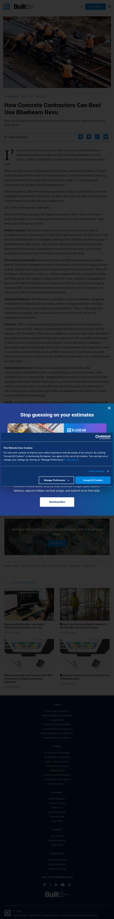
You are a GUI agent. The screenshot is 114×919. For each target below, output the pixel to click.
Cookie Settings (96, 471)
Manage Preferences (54, 480)
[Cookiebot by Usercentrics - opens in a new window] (98, 437)
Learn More (71, 459)
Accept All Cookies (93, 480)
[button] (109, 408)
